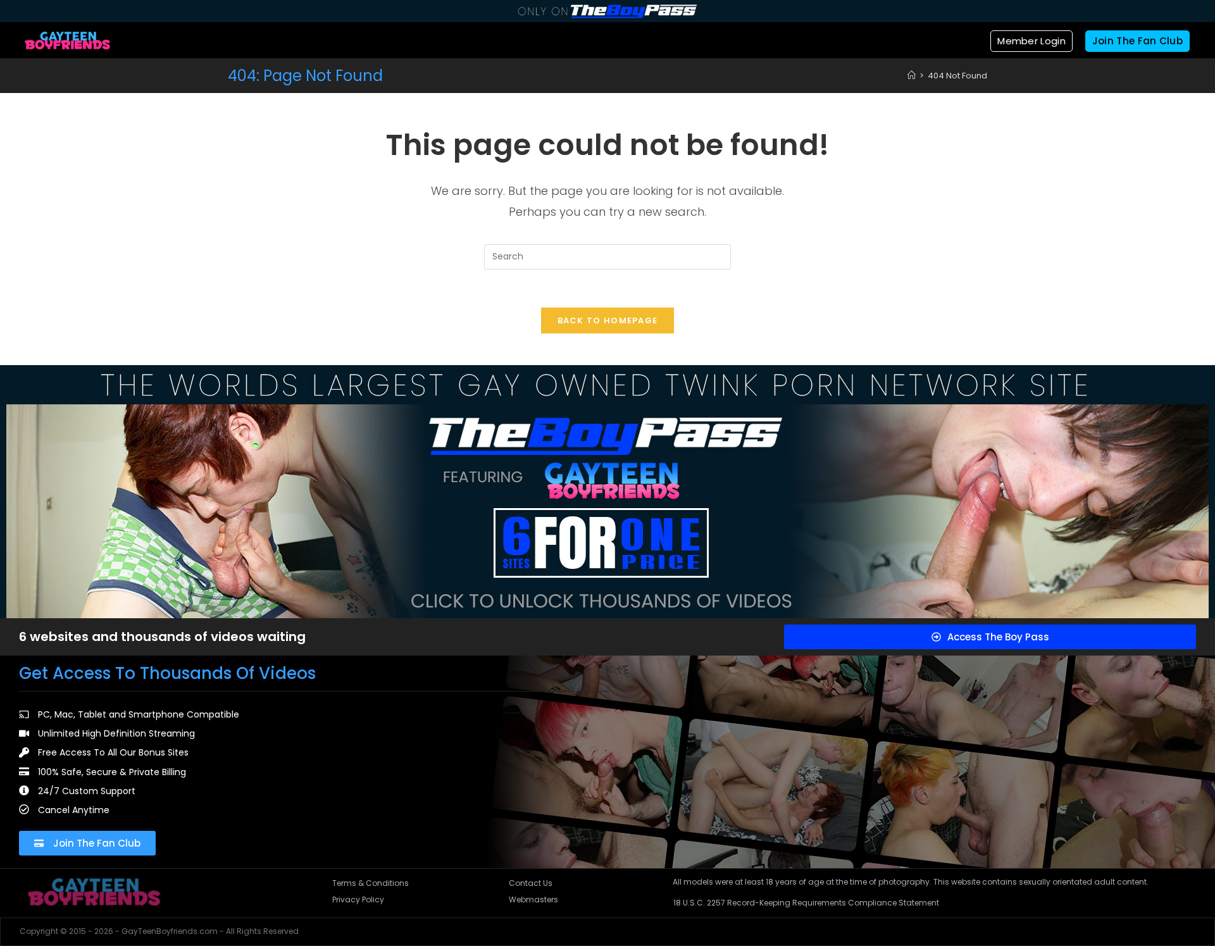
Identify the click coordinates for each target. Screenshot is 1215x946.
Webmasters (533, 899)
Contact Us (530, 883)
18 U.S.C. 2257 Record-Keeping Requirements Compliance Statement (806, 902)
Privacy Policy (358, 899)
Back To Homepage (608, 320)
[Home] (911, 76)
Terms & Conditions (370, 883)
